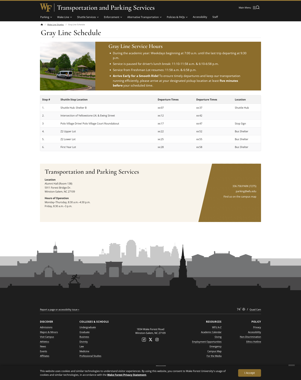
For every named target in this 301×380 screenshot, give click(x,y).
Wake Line (63, 17)
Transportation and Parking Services (106, 7)
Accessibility (200, 17)
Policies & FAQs (176, 17)
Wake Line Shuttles (55, 24)
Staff (215, 17)
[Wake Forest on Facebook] (144, 340)
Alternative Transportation (143, 17)
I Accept (249, 373)
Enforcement (111, 17)
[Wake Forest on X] (150, 340)
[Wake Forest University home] (46, 7)
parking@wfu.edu (246, 191)
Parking (44, 17)
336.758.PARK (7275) (244, 186)
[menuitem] (44, 24)
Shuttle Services (86, 17)
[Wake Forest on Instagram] (157, 340)
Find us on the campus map (240, 196)
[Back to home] (42, 24)
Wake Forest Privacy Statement (126, 375)
